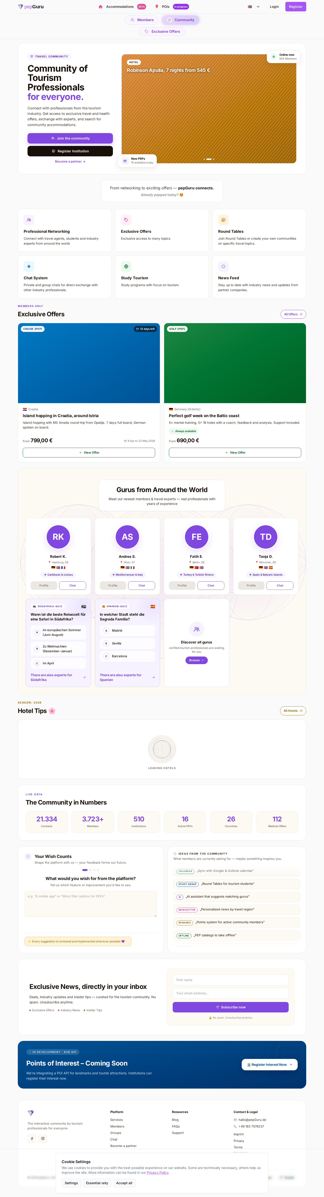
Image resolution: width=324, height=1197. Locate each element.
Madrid (113, 630)
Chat (72, 585)
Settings (71, 1183)
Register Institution (73, 151)
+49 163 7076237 (251, 1126)
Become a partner (70, 161)
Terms (238, 1147)
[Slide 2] (209, 159)
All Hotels (291, 711)
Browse (194, 660)
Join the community (73, 138)
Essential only (97, 1183)
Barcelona (116, 656)
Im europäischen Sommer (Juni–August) (58, 632)
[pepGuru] (31, 1113)
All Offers (291, 314)
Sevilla (113, 643)
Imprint (239, 1134)
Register (295, 7)
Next (143, 941)
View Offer (91, 452)
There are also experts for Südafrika (51, 677)
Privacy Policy (157, 1172)
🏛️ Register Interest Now (267, 1064)
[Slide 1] (204, 159)
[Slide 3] (213, 159)
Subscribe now (233, 1007)
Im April (45, 663)
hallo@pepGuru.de (252, 1120)
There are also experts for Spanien (121, 677)
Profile (43, 585)
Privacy (239, 1141)
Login (274, 7)
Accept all (124, 1183)
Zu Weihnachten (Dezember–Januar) (54, 648)
